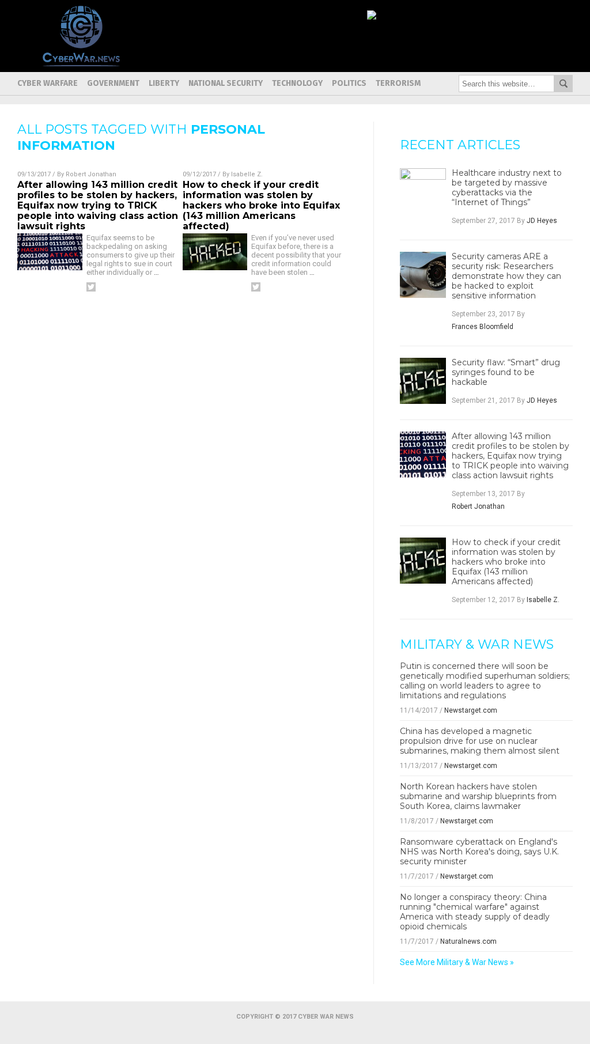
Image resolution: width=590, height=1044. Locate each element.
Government (113, 83)
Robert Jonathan (91, 174)
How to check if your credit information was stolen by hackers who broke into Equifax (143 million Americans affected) (261, 205)
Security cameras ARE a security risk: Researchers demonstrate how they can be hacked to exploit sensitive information (506, 276)
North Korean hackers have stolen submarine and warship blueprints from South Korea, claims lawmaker (478, 796)
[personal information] (81, 63)
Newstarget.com (470, 710)
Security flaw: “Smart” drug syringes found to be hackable (506, 372)
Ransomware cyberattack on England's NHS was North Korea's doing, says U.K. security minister (479, 852)
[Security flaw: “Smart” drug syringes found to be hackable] (423, 381)
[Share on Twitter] (91, 287)
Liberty (164, 83)
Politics (349, 83)
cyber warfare (47, 83)
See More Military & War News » (457, 962)
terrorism (398, 83)
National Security (225, 83)
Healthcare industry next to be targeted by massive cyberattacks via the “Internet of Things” (507, 187)
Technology (297, 83)
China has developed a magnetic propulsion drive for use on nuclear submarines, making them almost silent (479, 741)
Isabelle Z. (247, 174)
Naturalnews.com (468, 941)
